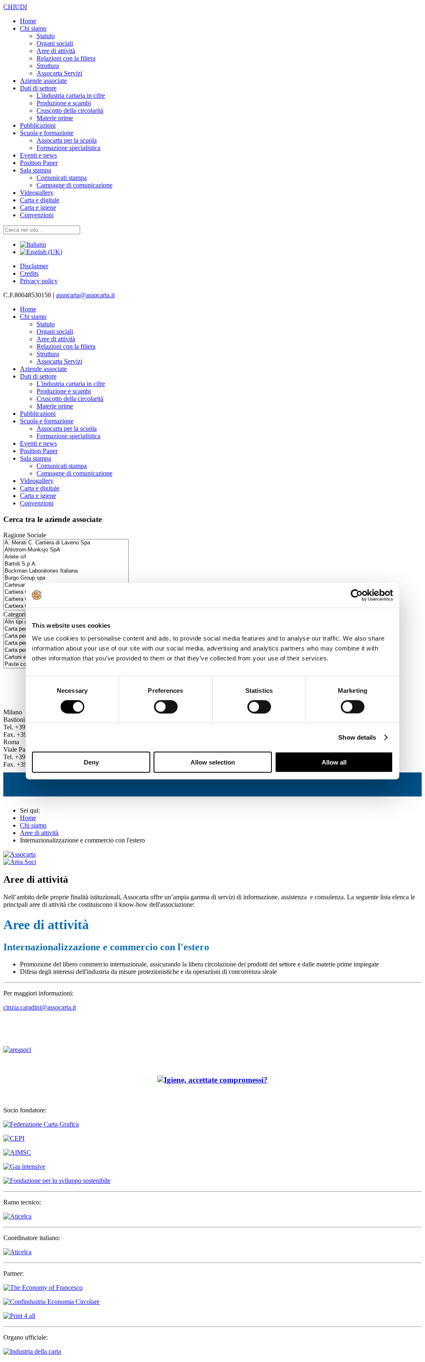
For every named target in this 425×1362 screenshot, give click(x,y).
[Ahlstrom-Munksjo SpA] (66, 550)
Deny (91, 762)
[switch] (166, 706)
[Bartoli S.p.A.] (66, 564)
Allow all (334, 762)
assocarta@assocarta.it (85, 295)
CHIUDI (15, 6)
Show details (357, 736)
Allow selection (213, 762)
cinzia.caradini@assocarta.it (39, 1007)
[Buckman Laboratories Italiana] (66, 571)
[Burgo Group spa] (66, 578)
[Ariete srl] (66, 557)
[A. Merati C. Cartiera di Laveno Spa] (66, 542)
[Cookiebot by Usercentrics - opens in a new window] (356, 595)
